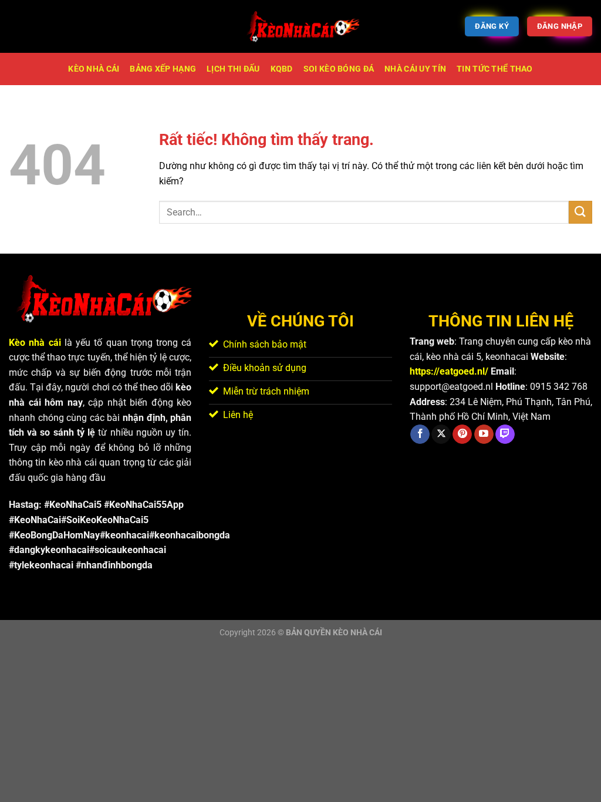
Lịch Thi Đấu (233, 69)
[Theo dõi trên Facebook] (420, 434)
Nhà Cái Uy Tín (415, 69)
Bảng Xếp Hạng (163, 69)
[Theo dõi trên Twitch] (505, 434)
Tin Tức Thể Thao (495, 69)
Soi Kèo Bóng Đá (338, 69)
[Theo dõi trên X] (441, 434)
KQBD (282, 69)
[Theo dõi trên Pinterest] (462, 434)
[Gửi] (580, 212)
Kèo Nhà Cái (93, 69)
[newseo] (300, 26)
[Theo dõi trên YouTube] (484, 434)
